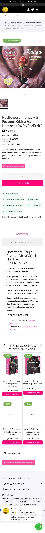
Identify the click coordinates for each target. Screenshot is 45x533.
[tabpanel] (22, 67)
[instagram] (26, 5)
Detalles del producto (22, 242)
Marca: (4, 142)
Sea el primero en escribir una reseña (20, 462)
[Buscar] (40, 15)
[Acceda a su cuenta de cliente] (28, 10)
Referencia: (6, 139)
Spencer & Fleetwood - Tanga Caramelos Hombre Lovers (33, 432)
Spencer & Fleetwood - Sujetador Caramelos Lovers (12, 432)
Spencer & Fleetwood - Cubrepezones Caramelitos (12, 384)
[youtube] (23, 5)
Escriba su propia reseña (15, 166)
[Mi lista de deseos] (33, 9)
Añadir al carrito (22, 183)
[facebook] (20, 5)
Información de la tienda (16, 478)
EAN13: (4, 144)
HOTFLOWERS (12, 142)
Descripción (22, 234)
